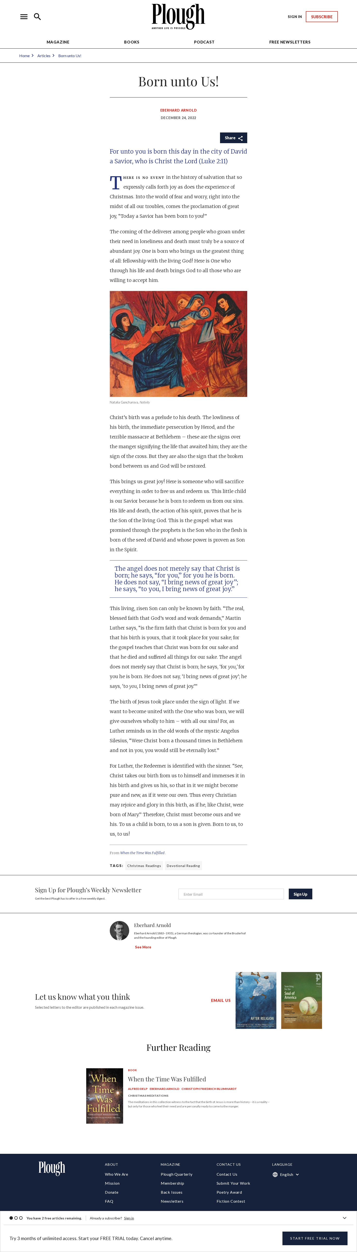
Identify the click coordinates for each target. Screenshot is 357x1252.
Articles (44, 55)
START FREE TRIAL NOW (315, 1238)
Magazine (58, 42)
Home (24, 55)
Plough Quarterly (177, 1174)
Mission (112, 1183)
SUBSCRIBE (321, 16)
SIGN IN (295, 17)
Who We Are (116, 1174)
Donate (112, 1192)
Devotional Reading (183, 866)
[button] (24, 17)
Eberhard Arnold (178, 110)
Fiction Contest (231, 1201)
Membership (172, 1183)
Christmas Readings (144, 866)
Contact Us (227, 1174)
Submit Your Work (234, 1183)
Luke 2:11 (213, 161)
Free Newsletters (290, 42)
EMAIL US (220, 1000)
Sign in (129, 1218)
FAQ (109, 1201)
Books (131, 42)
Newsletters (172, 1201)
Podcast (204, 42)
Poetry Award (229, 1192)
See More (143, 947)
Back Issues (172, 1192)
